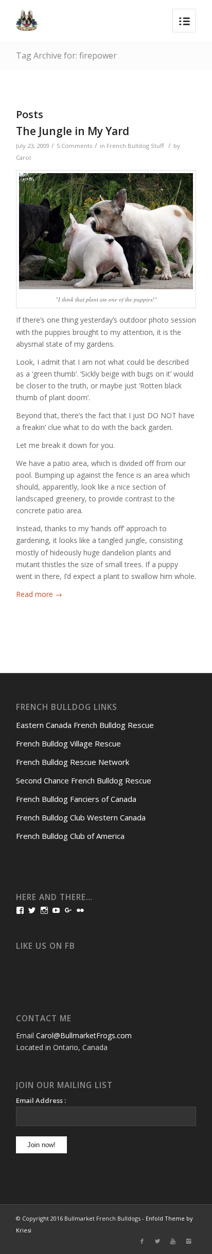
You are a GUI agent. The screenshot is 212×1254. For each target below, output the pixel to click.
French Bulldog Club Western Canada (81, 817)
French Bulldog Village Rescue (68, 743)
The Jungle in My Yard (72, 131)
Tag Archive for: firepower (66, 55)
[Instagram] (188, 1241)
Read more (39, 594)
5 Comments (74, 145)
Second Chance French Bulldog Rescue (83, 780)
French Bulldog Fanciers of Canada (76, 799)
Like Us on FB (45, 946)
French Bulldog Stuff (135, 145)
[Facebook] (142, 1241)
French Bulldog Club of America (70, 836)
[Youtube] (173, 1241)
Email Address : (41, 1100)
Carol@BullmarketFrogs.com (84, 1035)
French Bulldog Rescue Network (72, 762)
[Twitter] (157, 1241)
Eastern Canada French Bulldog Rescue (85, 725)
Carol (23, 157)
